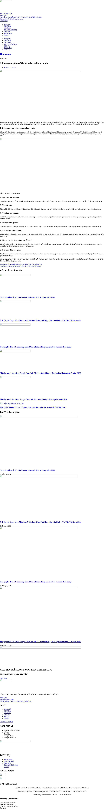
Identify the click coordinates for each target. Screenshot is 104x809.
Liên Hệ (6, 35)
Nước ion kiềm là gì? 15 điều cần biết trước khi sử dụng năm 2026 (27, 297)
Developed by (8, 802)
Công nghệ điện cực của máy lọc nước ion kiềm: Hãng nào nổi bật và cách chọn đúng (35, 347)
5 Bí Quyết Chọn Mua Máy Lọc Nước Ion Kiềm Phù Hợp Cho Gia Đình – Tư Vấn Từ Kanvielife (40, 320)
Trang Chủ (7, 24)
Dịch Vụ (7, 31)
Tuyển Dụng (8, 33)
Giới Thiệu (7, 26)
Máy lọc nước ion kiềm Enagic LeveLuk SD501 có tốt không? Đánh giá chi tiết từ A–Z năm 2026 (40, 373)
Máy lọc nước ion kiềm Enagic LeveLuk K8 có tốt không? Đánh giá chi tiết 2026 (33, 399)
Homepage (5, 54)
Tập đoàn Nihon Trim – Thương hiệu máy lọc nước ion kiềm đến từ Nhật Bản (32, 407)
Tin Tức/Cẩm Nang (10, 30)
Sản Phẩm (7, 28)
